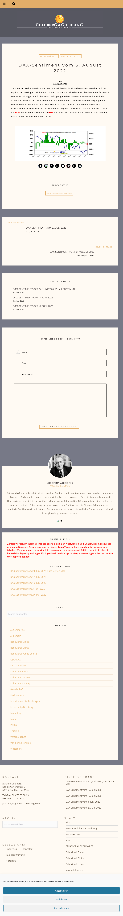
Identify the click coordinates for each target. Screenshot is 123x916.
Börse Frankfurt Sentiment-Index (59, 193)
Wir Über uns (73, 834)
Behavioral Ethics (19, 641)
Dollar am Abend (19, 671)
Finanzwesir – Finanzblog (19, 848)
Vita (68, 840)
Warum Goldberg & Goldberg (81, 828)
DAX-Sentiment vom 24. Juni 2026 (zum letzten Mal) (37, 570)
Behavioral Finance (76, 852)
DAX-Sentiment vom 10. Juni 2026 (28, 582)
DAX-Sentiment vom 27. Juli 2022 (46, 227)
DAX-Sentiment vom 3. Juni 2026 (27, 588)
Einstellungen (61, 908)
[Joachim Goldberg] (60, 21)
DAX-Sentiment (70, 56)
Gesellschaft (17, 689)
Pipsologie (11, 860)
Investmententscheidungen (25, 701)
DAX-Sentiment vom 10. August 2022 (71, 251)
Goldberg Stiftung (15, 854)
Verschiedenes (18, 736)
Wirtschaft (15, 748)
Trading (14, 730)
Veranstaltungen (74, 870)
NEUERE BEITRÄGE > (104, 247)
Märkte (14, 719)
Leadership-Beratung (21, 707)
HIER (50, 112)
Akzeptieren (61, 890)
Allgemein (15, 635)
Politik (13, 724)
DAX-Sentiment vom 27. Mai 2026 (28, 594)
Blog (68, 822)
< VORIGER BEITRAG (15, 223)
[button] (40, 166)
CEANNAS (15, 659)
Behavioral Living (19, 647)
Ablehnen (61, 899)
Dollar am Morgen (20, 677)
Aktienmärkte (48, 56)
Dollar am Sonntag (20, 683)
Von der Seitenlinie (20, 742)
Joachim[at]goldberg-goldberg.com (21, 803)
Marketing (15, 713)
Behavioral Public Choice (23, 653)
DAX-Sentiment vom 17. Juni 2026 (28, 576)
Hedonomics (17, 695)
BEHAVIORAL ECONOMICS (79, 846)
